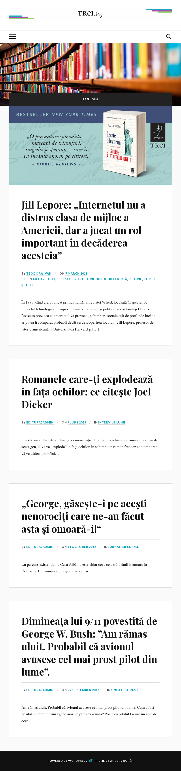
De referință (115, 279)
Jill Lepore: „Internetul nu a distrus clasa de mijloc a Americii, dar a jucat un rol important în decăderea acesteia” (83, 230)
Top (147, 279)
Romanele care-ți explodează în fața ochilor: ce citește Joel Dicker (87, 391)
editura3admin (40, 422)
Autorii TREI (44, 279)
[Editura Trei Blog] (90, 17)
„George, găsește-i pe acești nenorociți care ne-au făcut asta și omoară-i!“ (84, 516)
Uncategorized (125, 690)
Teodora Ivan (38, 273)
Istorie (135, 279)
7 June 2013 (77, 422)
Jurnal (114, 547)
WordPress (77, 760)
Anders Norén (122, 760)
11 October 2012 (82, 547)
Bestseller (67, 279)
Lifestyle (130, 547)
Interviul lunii (111, 422)
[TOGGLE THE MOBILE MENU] (12, 37)
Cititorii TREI (90, 279)
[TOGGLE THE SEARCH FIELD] (168, 37)
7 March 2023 (76, 273)
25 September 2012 (83, 690)
